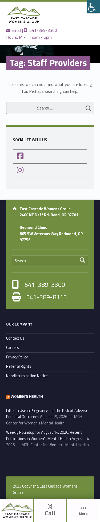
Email (15, 30)
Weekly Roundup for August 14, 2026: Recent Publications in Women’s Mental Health (44, 435)
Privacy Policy (17, 357)
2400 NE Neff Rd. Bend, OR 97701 (49, 215)
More (83, 513)
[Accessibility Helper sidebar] (93, 6)
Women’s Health (27, 397)
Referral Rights (18, 366)
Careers (12, 347)
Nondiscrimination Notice (27, 376)
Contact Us (15, 338)
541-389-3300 (42, 30)
